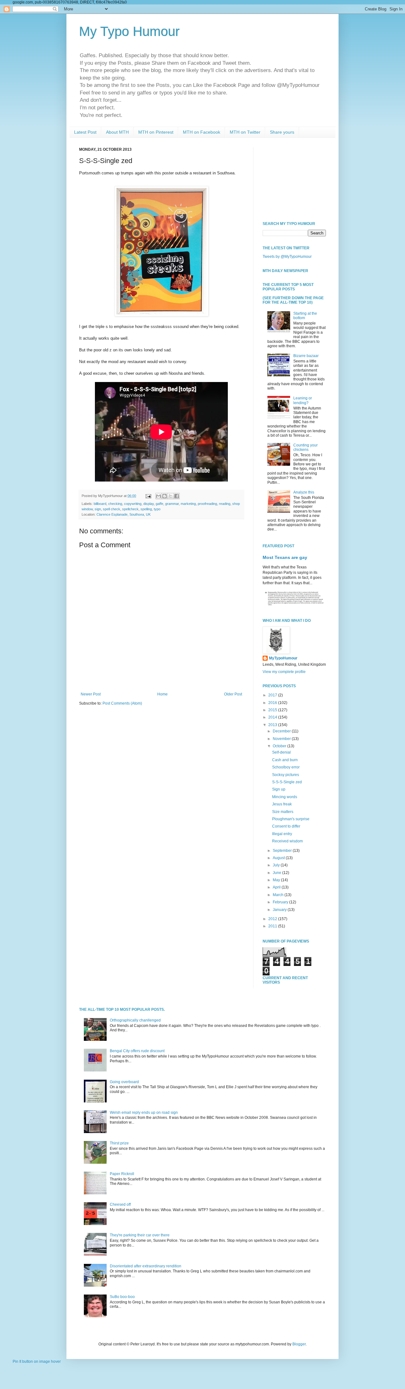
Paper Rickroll (122, 1174)
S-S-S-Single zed (287, 782)
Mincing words (284, 797)
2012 (273, 919)
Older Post (233, 694)
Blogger (299, 1344)
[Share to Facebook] (176, 496)
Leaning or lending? (302, 400)
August (279, 858)
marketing (188, 504)
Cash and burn (285, 760)
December (282, 731)
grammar (172, 504)
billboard (100, 504)
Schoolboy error (286, 767)
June (277, 872)
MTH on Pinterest (155, 132)
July (277, 865)
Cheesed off (120, 1204)
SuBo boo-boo (122, 1297)
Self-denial (281, 752)
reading (224, 504)
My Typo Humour (129, 31)
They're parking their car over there (140, 1235)
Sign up (278, 789)
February (281, 902)
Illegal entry (282, 834)
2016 (273, 703)
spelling (146, 509)
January (280, 909)
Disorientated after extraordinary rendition (145, 1266)
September (283, 850)
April (277, 887)
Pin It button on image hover (37, 1361)
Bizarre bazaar (306, 356)
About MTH (117, 132)
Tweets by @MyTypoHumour (287, 256)
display (148, 504)
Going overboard (124, 1082)
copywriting (132, 504)
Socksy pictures (285, 775)
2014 (273, 717)
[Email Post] (148, 496)
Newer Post (91, 694)
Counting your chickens (305, 447)
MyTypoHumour (283, 658)
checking (115, 504)
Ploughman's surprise (290, 819)
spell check (111, 509)
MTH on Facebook (201, 132)
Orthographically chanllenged (135, 1020)
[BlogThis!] (164, 496)
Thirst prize (119, 1143)
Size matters (282, 812)
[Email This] (158, 496)
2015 (273, 710)
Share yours (282, 132)
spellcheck (130, 509)
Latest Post (85, 132)
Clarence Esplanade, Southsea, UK (124, 514)
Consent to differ (286, 826)
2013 (273, 725)
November (282, 739)
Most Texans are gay (285, 557)
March (278, 895)
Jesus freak (282, 804)
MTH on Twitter (245, 132)
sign (98, 509)
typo (157, 509)
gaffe (159, 504)
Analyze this (303, 492)
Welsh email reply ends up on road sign (144, 1112)
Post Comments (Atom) (122, 703)
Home (162, 694)
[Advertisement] (294, 178)
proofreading (207, 504)
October (280, 746)
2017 (273, 695)
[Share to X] (170, 496)
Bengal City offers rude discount (137, 1051)
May (277, 880)
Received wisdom (287, 841)
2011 (273, 926)
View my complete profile (284, 672)
